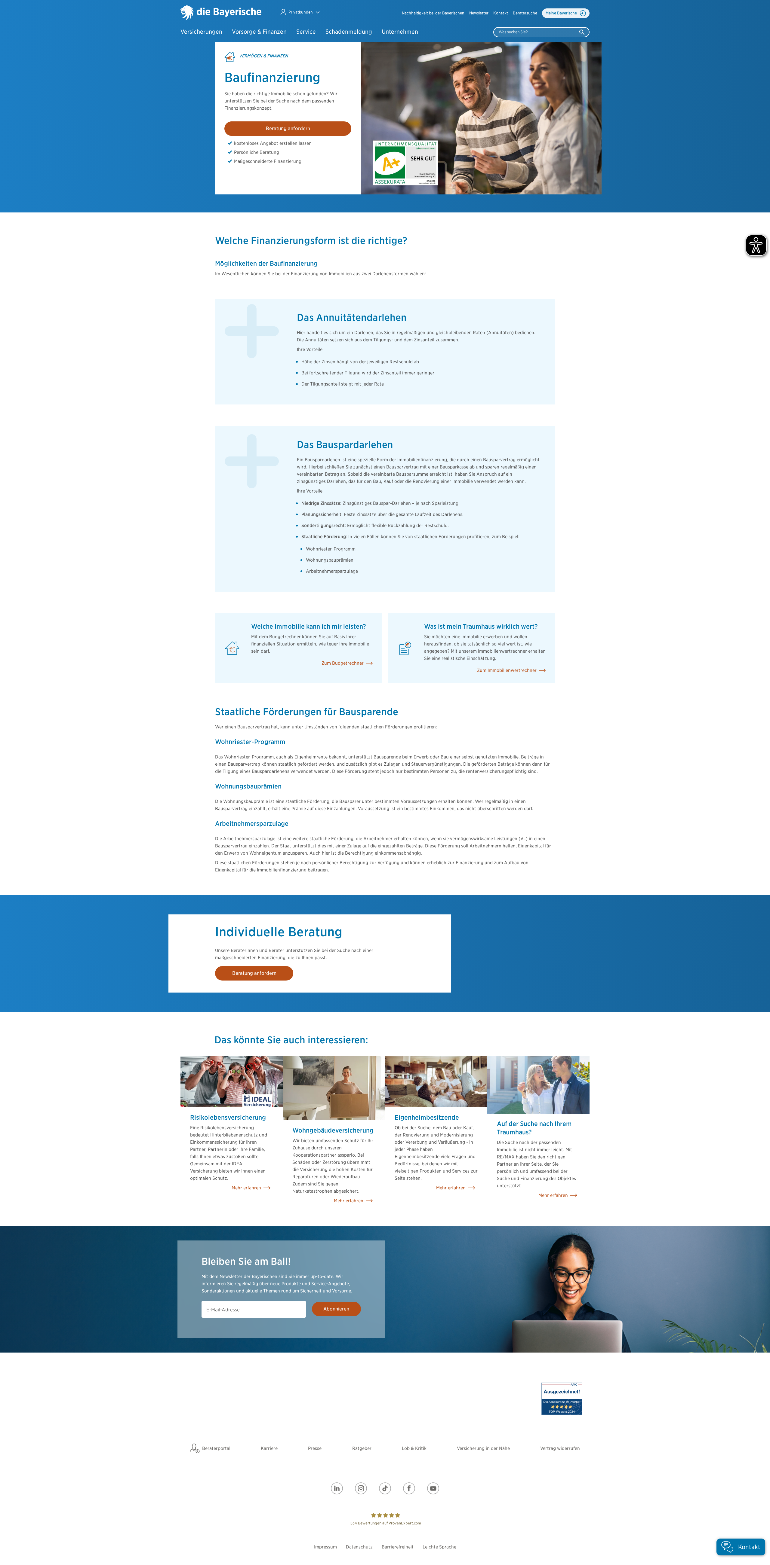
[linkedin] (337, 1488)
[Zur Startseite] (220, 13)
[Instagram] (361, 1488)
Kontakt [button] (500, 13)
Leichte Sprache (439, 1547)
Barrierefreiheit (398, 1547)
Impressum (325, 1547)
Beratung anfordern (288, 128)
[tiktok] (385, 1488)
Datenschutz (359, 1547)
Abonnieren (336, 1309)
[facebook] (409, 1488)
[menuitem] (433, 13)
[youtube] (433, 1488)
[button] (299, 12)
